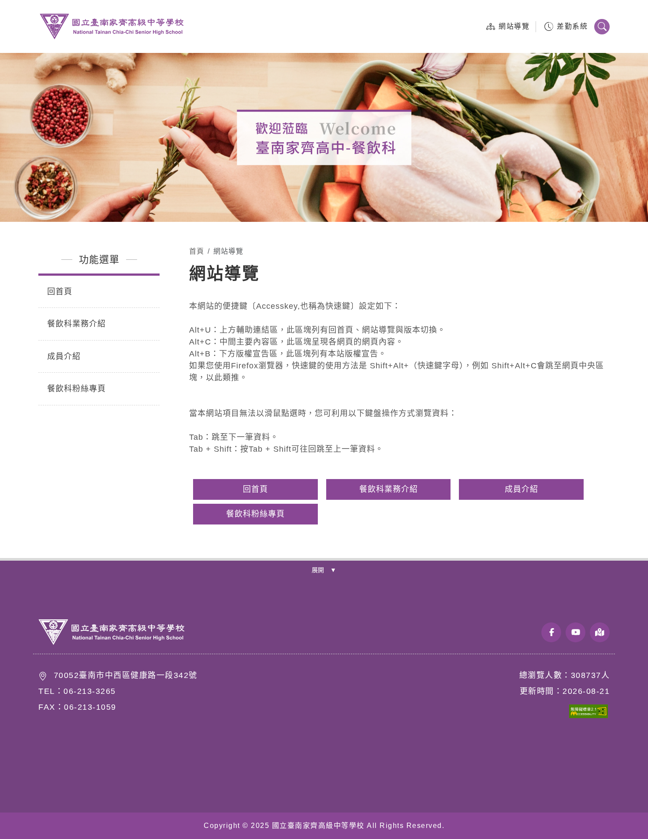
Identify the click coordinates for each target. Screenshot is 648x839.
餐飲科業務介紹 (76, 323)
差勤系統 (572, 26)
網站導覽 (514, 26)
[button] (602, 26)
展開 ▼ (324, 569)
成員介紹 (64, 356)
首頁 (196, 251)
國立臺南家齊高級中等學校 (111, 26)
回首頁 (59, 291)
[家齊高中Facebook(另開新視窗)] (551, 632)
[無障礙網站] (577, 716)
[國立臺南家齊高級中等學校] (111, 632)
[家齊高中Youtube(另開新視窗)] (575, 632)
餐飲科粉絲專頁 (76, 388)
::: (469, 26)
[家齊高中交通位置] (600, 632)
